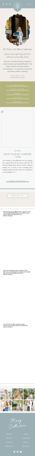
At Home (17, 150)
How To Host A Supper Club (17, 155)
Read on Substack (8, 215)
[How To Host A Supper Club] (17, 129)
